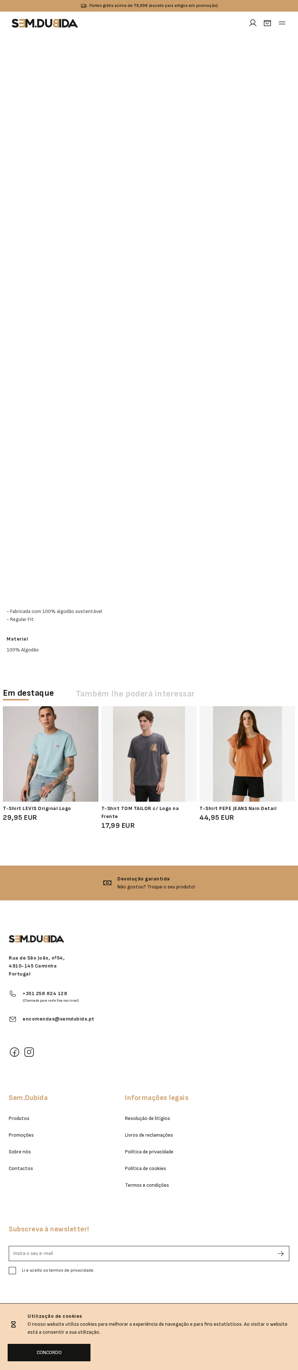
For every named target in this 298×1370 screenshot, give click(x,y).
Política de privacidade (149, 1152)
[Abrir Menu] (282, 23)
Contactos (21, 1168)
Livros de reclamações (149, 1135)
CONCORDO (49, 1352)
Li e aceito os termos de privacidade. (58, 1270)
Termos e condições (147, 1185)
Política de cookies (145, 1168)
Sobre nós (20, 1152)
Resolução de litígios (147, 1118)
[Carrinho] (267, 23)
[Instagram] (29, 1052)
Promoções (21, 1135)
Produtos (19, 1118)
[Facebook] (14, 1052)
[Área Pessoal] (253, 23)
